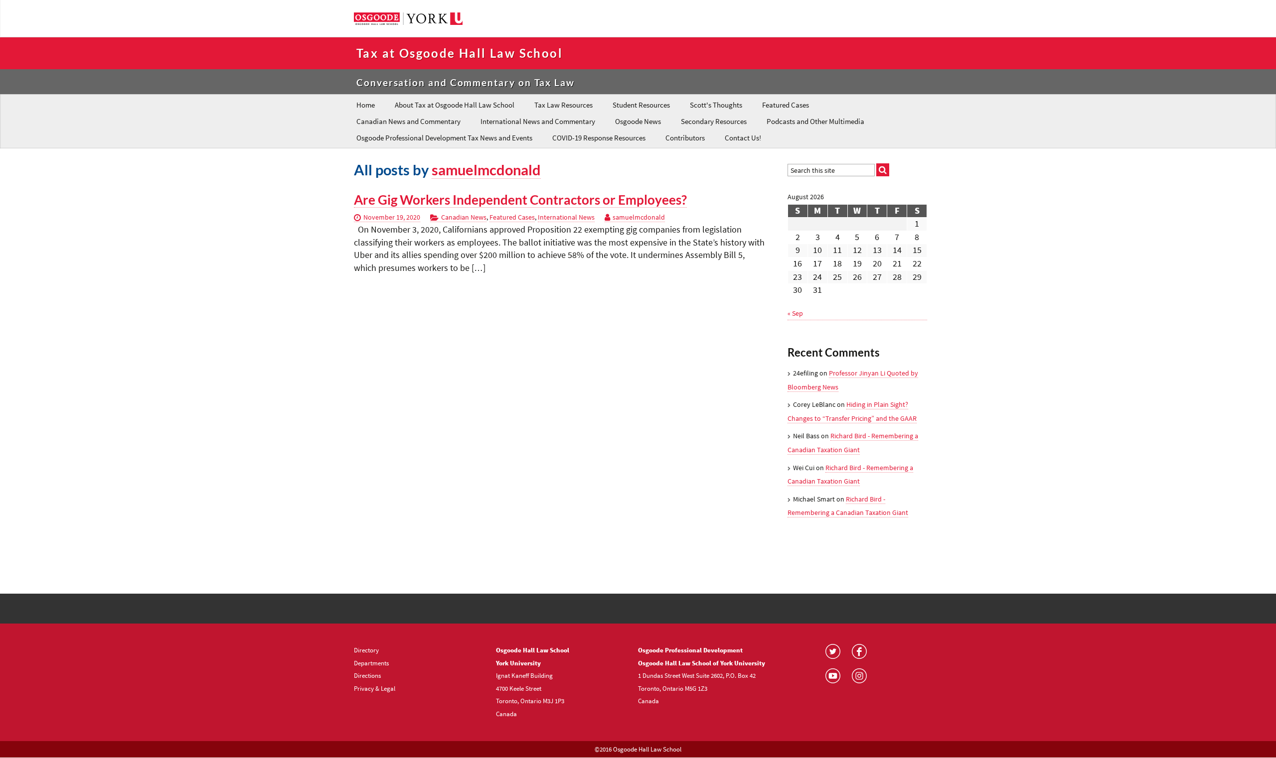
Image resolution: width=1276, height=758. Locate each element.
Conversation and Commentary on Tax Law (465, 82)
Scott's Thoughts (716, 105)
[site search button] (882, 169)
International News (566, 217)
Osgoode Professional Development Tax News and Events (444, 137)
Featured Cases (785, 105)
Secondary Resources (714, 121)
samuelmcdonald (486, 169)
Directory (366, 650)
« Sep (795, 313)
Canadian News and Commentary (408, 121)
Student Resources (641, 105)
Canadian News (463, 217)
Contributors (685, 137)
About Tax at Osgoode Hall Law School (454, 105)
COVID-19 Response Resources (598, 137)
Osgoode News (638, 121)
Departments (371, 663)
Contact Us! (743, 137)
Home (365, 105)
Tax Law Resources (563, 105)
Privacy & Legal (374, 688)
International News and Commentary (537, 121)
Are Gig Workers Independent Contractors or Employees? (520, 199)
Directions (367, 675)
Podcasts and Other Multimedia (815, 121)
